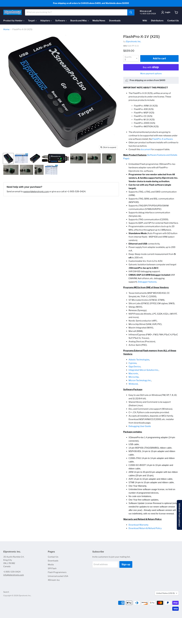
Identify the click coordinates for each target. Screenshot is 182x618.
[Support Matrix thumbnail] (21, 158)
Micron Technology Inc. (140, 380)
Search (6, 592)
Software (60, 20)
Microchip (134, 377)
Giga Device (135, 366)
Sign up (126, 564)
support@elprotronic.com (36, 191)
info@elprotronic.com (13, 575)
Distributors (157, 20)
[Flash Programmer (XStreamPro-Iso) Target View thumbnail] (8, 158)
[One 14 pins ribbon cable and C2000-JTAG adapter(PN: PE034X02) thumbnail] (94, 158)
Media (51, 564)
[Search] (130, 12)
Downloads (114, 20)
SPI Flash (52, 568)
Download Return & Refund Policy (145, 528)
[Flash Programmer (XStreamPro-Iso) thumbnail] (55, 158)
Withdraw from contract (179, 515)
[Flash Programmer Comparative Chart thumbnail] (51, 170)
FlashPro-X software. (162, 139)
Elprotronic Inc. (133, 41)
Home (6, 29)
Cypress (133, 363)
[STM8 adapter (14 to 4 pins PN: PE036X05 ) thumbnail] (109, 158)
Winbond (133, 384)
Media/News (98, 20)
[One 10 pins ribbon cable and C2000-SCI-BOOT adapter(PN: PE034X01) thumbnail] (78, 158)
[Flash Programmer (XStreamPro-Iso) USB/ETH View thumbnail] (35, 158)
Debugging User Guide (140, 426)
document (146, 149)
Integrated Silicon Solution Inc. (144, 370)
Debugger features (147, 282)
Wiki (144, 20)
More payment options (151, 73)
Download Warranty (138, 525)
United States (165, 593)
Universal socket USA (58, 576)
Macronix (133, 373)
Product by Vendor (13, 20)
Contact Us (173, 20)
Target (31, 20)
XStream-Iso (54, 580)
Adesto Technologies (139, 359)
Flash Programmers (57, 572)
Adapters (45, 20)
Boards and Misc (78, 20)
